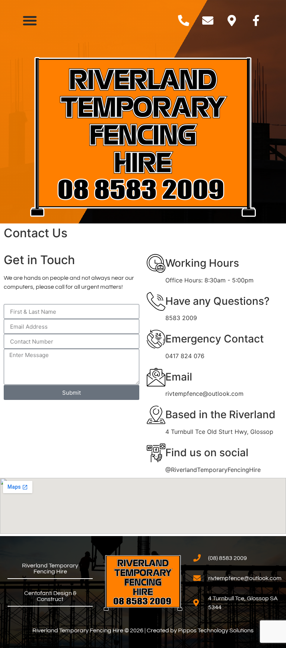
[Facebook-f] (256, 20)
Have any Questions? (217, 301)
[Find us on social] (156, 453)
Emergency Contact (214, 338)
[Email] (156, 377)
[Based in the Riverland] (156, 415)
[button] (30, 20)
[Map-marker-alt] (232, 20)
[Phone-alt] (183, 20)
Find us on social (206, 452)
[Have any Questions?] (156, 301)
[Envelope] (208, 20)
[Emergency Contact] (156, 339)
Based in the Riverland (220, 414)
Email (178, 376)
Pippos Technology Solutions (216, 630)
